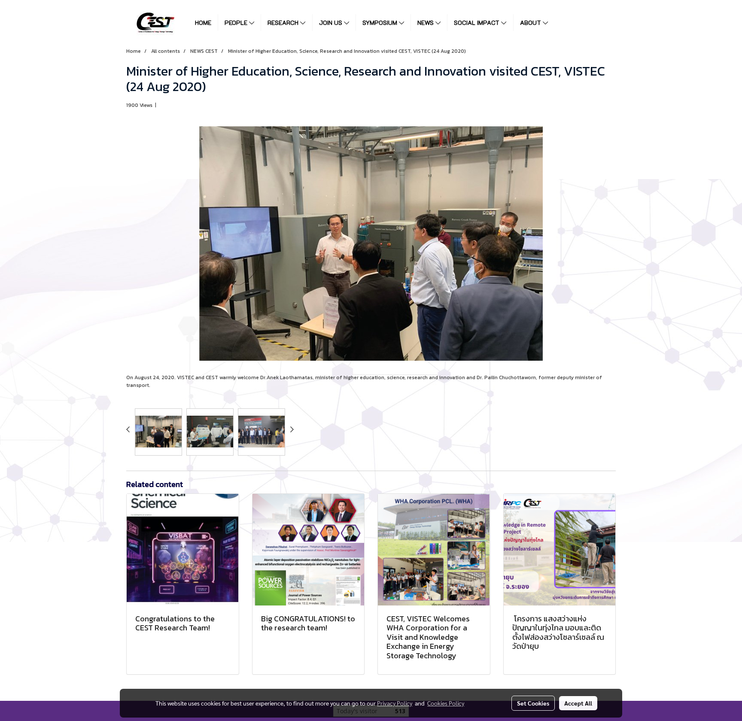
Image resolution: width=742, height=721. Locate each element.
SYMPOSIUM (380, 22)
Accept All (578, 703)
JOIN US (331, 22)
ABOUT (531, 22)
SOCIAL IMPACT (477, 22)
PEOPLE (237, 22)
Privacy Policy (394, 703)
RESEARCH (284, 22)
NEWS (426, 22)
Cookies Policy (445, 703)
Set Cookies (533, 703)
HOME (203, 22)
